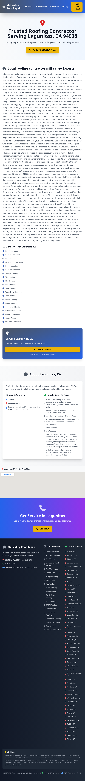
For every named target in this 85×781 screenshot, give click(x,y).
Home (30, 6)
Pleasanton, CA (73, 728)
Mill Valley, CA (72, 552)
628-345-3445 (78, 6)
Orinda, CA (71, 705)
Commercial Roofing (13, 307)
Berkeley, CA (71, 731)
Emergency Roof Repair (14, 262)
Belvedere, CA (72, 563)
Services (41, 6)
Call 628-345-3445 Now (44, 50)
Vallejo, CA (71, 679)
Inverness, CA (72, 636)
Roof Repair (10, 258)
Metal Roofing (10, 284)
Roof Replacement (12, 255)
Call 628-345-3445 (44, 349)
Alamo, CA (71, 713)
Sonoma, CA (71, 662)
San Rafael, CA (72, 592)
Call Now (44, 528)
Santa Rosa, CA (73, 651)
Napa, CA (70, 669)
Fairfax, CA (71, 589)
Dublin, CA (71, 724)
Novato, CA (71, 596)
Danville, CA (71, 716)
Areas (54, 6)
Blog (66, 6)
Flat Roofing (10, 281)
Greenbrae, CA (72, 574)
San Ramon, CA (73, 720)
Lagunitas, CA (72, 615)
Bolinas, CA (71, 607)
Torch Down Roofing (13, 292)
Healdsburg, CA (73, 658)
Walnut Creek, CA (73, 698)
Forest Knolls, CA (73, 619)
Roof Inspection (11, 266)
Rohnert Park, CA (73, 643)
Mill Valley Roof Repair (14, 6)
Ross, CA (70, 581)
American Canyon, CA (74, 674)
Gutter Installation (12, 314)
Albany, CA (71, 739)
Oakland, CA (71, 735)
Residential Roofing (13, 310)
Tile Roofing (10, 277)
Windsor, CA (71, 654)
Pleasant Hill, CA (73, 694)
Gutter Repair (10, 318)
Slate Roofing (10, 288)
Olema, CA (71, 632)
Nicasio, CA (71, 622)
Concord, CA (72, 690)
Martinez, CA (72, 687)
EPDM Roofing (11, 299)
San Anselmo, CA (73, 585)
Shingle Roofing (11, 273)
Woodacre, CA (72, 611)
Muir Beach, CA (73, 600)
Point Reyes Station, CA (75, 627)
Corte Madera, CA (74, 566)
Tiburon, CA (71, 559)
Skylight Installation (13, 322)
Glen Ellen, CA (72, 666)
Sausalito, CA (72, 555)
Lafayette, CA (72, 702)
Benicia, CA (71, 683)
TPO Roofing (10, 296)
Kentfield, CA (72, 578)
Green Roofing (11, 303)
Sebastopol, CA (73, 647)
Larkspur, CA (72, 570)
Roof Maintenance (12, 270)
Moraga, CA (71, 709)
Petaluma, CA (72, 640)
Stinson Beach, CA (74, 604)
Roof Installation (11, 251)
